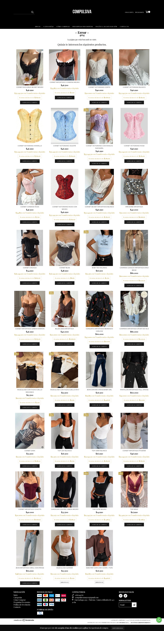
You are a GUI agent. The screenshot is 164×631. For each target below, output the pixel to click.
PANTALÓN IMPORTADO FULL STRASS (134, 390)
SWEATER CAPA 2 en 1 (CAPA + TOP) (99, 568)
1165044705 (79, 595)
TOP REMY (134, 509)
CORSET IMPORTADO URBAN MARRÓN (29, 329)
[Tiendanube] (24, 621)
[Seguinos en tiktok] (125, 596)
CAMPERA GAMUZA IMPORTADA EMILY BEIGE (134, 269)
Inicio (37, 26)
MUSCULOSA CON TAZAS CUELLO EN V (64, 390)
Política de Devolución (106, 26)
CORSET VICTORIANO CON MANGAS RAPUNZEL (99, 147)
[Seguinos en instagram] (120, 596)
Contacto (124, 26)
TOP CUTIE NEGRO (99, 509)
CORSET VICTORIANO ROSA (134, 146)
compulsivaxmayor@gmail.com (86, 597)
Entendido (117, 628)
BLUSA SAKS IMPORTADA (64, 329)
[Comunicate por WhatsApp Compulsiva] (159, 620)
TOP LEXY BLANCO (65, 451)
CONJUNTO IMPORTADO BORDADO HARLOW (99, 330)
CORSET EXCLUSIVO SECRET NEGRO (29, 87)
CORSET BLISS (64, 268)
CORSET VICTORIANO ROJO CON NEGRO (64, 208)
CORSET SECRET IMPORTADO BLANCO (99, 207)
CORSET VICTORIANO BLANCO (134, 87)
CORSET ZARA (29, 451)
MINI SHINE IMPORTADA (134, 207)
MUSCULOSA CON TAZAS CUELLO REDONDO (29, 391)
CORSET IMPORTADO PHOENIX (134, 451)
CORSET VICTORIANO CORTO (99, 87)
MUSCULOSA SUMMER (64, 568)
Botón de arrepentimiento (140, 622)
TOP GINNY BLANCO (99, 451)
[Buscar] (32, 12)
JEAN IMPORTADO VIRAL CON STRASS (30, 568)
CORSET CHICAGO (30, 268)
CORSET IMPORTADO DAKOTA (29, 509)
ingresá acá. (124, 622)
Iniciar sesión (139, 12)
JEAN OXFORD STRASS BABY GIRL (99, 390)
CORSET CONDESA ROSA (29, 207)
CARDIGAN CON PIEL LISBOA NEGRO (64, 509)
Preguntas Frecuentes (82, 26)
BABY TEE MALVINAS (99, 268)
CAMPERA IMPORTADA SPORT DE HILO (134, 329)
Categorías (48, 26)
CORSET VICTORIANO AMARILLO (30, 146)
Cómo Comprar (63, 26)
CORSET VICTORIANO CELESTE (64, 146)
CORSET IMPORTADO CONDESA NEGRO (65, 82)
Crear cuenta (129, 12)
